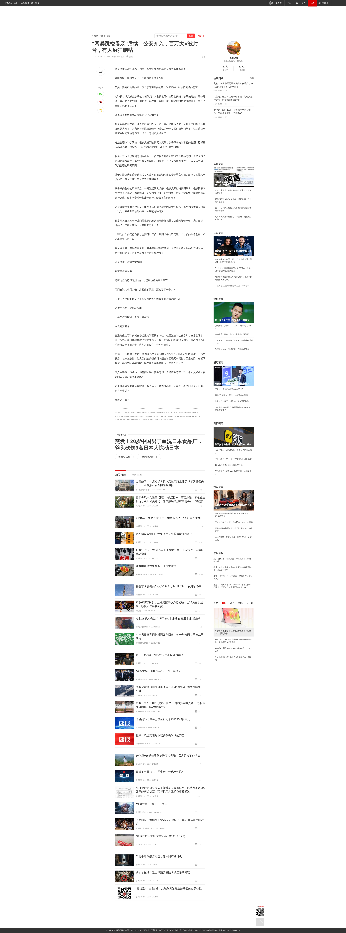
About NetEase (135, 930)
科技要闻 (218, 423)
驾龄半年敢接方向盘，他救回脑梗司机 (159, 856)
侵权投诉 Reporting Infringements (227, 930)
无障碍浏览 (25, 3)
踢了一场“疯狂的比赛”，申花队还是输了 (160, 654)
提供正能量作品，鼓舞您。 (234, 61)
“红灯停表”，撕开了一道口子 (153, 803)
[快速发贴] (101, 71)
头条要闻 (218, 164)
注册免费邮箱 (323, 3)
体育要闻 (218, 232)
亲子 (232, 603)
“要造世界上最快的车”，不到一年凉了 (158, 670)
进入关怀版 (35, 3)
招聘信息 (162, 930)
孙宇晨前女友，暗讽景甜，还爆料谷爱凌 (232, 349)
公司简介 (146, 930)
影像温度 (120, 57)
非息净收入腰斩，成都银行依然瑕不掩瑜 (232, 401)
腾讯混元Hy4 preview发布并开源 (228, 465)
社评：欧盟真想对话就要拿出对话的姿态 (160, 735)
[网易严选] (289, 3)
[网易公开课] (279, 3)
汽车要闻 (218, 487)
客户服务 (170, 930)
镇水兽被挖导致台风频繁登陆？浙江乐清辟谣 (163, 872)
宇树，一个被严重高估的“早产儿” (229, 389)
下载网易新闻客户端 (148, 457)
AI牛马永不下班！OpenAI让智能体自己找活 (233, 459)
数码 (224, 603)
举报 (203, 57)
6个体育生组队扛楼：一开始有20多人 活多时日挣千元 (168, 517)
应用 (15, 3)
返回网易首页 (124, 457)
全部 (251, 78)
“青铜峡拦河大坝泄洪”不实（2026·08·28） (161, 836)
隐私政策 (178, 930)
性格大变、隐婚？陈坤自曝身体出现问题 (232, 334)
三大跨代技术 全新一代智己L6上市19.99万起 (234, 522)
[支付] (297, 3)
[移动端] (271, 3)
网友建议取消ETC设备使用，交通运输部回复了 (164, 533)
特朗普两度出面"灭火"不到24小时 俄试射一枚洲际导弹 (168, 586)
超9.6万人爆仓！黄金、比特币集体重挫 (231, 395)
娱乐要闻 (218, 299)
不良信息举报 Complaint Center (194, 930)
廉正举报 (210, 930)
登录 (312, 3)
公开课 (249, 603)
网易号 (102, 36)
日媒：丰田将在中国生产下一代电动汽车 (160, 771)
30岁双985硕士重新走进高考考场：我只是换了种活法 (168, 755)
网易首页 (8, 3)
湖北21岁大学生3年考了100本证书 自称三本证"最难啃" (169, 618)
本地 (240, 603)
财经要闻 (218, 362)
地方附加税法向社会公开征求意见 (156, 566)
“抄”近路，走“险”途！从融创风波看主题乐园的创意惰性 (169, 888)
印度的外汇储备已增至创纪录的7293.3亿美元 (163, 719)
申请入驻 (201, 36)
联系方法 (154, 930)
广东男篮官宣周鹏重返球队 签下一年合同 (232, 286)
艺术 (216, 603)
